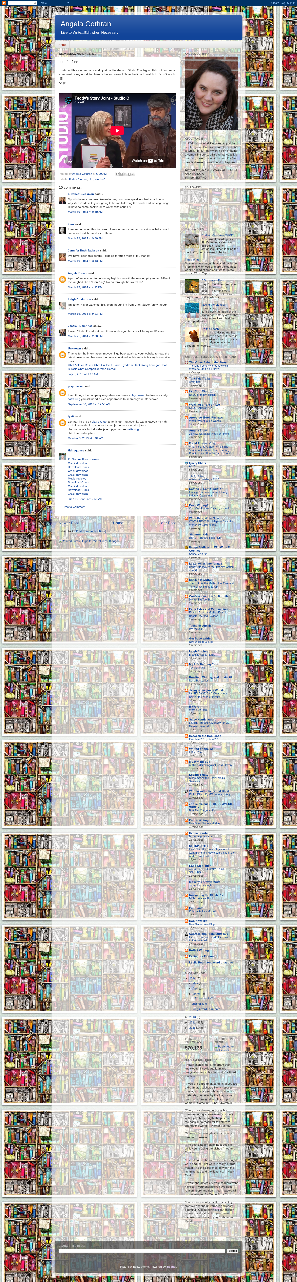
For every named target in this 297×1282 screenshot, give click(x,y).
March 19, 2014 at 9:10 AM (85, 211)
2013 (193, 1017)
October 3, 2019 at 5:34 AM (85, 438)
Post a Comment (74, 506)
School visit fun (198, 553)
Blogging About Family (202, 654)
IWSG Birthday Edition (202, 394)
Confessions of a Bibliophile (209, 596)
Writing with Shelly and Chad (209, 791)
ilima (71, 224)
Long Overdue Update (206, 1009)
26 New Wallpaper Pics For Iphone (209, 433)
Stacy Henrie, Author (203, 719)
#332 (192, 466)
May (196, 983)
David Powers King (202, 443)
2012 (193, 1022)
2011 (192, 1027)
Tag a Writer (193, 259)
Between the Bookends (205, 735)
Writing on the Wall (202, 748)
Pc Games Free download (84, 459)
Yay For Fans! (197, 667)
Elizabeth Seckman (81, 194)
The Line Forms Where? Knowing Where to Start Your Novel (208, 367)
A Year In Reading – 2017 (204, 479)
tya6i (71, 416)
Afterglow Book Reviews (206, 417)
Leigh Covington (79, 299)
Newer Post (69, 523)
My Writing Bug (199, 761)
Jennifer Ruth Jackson (83, 250)
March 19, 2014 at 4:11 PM (85, 287)
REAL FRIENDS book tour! (205, 537)
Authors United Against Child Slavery (210, 765)
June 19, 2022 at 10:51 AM (85, 499)
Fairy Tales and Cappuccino (208, 609)
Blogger (171, 1266)
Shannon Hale (199, 534)
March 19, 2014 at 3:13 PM (85, 261)
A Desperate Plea (212, 280)
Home (62, 44)
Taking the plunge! (213, 304)
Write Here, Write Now (204, 518)
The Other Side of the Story (208, 362)
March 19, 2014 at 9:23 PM (85, 313)
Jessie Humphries (80, 325)
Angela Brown (77, 273)
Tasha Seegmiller (201, 625)
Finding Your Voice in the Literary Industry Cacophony (208, 494)
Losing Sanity (198, 774)
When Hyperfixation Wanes (205, 420)
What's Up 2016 (198, 709)
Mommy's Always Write (204, 881)
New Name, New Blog (202, 924)
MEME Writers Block (201, 898)
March (197, 993)
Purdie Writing (199, 820)
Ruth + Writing (199, 950)
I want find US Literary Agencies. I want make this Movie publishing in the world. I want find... (212, 852)
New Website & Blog (201, 641)
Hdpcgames (76, 450)
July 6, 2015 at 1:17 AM (83, 374)
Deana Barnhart (200, 833)
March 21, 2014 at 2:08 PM (85, 336)
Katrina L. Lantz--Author (205, 488)
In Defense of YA (202, 998)
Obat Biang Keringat (147, 365)
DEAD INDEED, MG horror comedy (210, 794)
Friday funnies (78, 179)
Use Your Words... (201, 391)
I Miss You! (195, 752)
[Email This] (118, 174)
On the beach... (211, 328)
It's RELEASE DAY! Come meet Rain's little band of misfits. (208, 695)
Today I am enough (200, 885)
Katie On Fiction (200, 865)
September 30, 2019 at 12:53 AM (89, 404)
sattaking (133, 429)
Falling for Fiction (201, 956)
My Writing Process (200, 836)
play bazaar (76, 386)
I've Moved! (196, 628)
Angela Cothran (86, 24)
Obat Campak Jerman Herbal (97, 368)
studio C (100, 179)
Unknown (74, 348)
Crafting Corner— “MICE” (217, 235)
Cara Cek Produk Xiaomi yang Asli (209, 508)
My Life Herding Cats (203, 664)
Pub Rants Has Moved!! (203, 911)
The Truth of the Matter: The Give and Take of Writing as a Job (211, 585)
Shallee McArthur (201, 580)
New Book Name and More (204, 823)
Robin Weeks (198, 920)
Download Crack (78, 467)
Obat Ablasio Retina (80, 365)
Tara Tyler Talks (200, 378)
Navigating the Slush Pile (206, 895)
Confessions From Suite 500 (208, 933)
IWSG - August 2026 (201, 407)
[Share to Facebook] (129, 174)
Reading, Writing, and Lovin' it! (210, 677)
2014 (193, 978)
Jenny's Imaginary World (206, 690)
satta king (74, 399)
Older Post (166, 523)
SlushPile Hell (198, 846)
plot (91, 179)
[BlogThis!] (121, 174)
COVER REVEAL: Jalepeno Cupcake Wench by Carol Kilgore (211, 523)
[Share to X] (125, 174)
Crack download (78, 463)
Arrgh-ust (194, 381)
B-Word (194, 706)
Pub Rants (196, 908)
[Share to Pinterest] (133, 174)
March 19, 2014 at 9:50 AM (85, 238)
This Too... (196, 475)
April (196, 988)
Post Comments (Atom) (91, 531)
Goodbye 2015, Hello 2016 (204, 739)
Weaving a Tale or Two (204, 404)
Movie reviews (77, 478)
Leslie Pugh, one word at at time (211, 962)
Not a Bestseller (198, 680)
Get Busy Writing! (201, 638)
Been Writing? (199, 505)
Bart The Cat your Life (202, 810)
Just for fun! (199, 1003)
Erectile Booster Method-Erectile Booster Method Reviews (208, 614)
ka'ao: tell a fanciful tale (205, 563)
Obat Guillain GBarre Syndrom (113, 365)
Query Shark (197, 463)
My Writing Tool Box (201, 599)
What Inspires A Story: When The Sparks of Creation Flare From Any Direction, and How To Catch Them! (210, 450)
